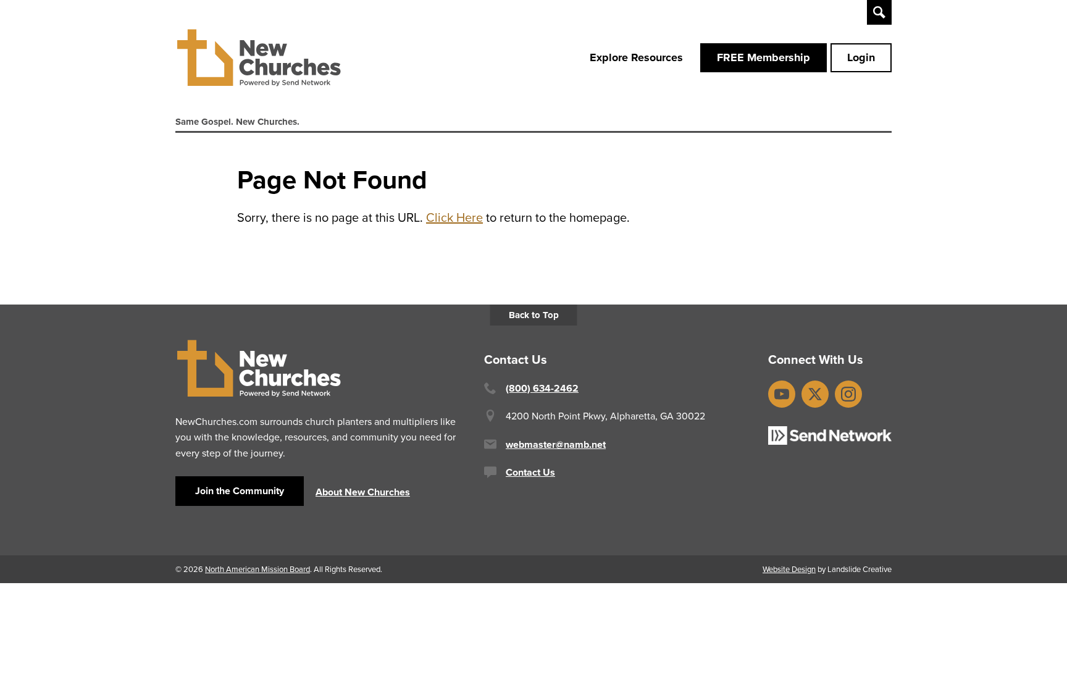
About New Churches (363, 492)
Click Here (454, 217)
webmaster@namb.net (556, 444)
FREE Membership (763, 57)
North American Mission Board (257, 568)
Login (861, 57)
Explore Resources (636, 57)
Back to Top (534, 315)
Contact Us (530, 472)
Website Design (789, 568)
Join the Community (239, 491)
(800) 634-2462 (542, 388)
